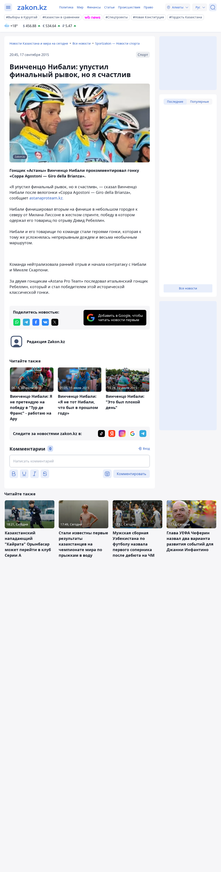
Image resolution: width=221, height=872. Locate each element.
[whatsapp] (17, 322)
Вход (146, 448)
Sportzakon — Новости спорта (117, 43)
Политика (66, 7)
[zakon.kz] (32, 7)
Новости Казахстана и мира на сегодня (38, 43)
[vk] (45, 322)
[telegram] (26, 322)
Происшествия (129, 7)
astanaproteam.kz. (46, 198)
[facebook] (36, 322)
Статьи (109, 7)
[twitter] (55, 322)
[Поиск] (213, 7)
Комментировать (131, 473)
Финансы (94, 7)
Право (148, 7)
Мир (80, 7)
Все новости (82, 43)
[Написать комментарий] (79, 461)
